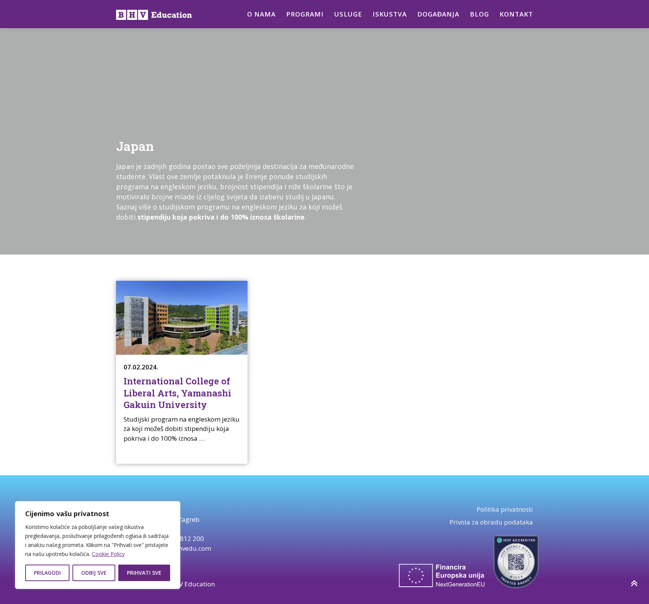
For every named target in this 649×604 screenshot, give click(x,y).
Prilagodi (47, 572)
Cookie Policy (108, 553)
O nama (261, 14)
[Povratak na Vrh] (634, 583)
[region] (97, 545)
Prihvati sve (144, 572)
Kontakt (516, 14)
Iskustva (390, 14)
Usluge (348, 14)
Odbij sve (94, 572)
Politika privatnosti (505, 509)
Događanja (438, 14)
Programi (305, 14)
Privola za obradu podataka (491, 522)
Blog (479, 14)
